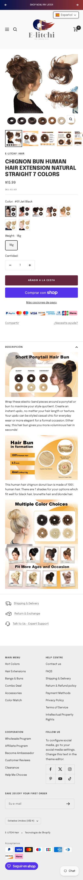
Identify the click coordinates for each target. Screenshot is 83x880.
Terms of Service (57, 707)
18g (11, 245)
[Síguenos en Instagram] (69, 769)
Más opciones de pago (41, 302)
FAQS (49, 671)
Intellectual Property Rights (59, 717)
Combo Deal (13, 685)
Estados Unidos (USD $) (21, 821)
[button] (66, 15)
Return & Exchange (27, 613)
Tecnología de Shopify (37, 832)
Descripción (14, 347)
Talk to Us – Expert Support (31, 623)
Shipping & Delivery (26, 603)
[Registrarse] (68, 803)
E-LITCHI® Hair (14, 153)
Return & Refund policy (61, 685)
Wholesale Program (18, 738)
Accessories (13, 693)
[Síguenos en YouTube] (60, 779)
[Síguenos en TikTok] (69, 779)
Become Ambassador (19, 753)
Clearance (12, 767)
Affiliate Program (16, 746)
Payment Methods (58, 693)
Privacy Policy (55, 700)
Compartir (12, 323)
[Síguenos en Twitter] (60, 769)
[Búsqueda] (15, 29)
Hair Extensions (15, 671)
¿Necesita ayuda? (66, 323)
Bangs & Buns (14, 678)
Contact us (53, 664)
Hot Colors (12, 664)
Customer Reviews (17, 760)
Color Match (13, 700)
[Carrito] (75, 29)
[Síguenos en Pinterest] (50, 779)
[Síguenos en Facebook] (50, 769)
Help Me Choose (16, 775)
